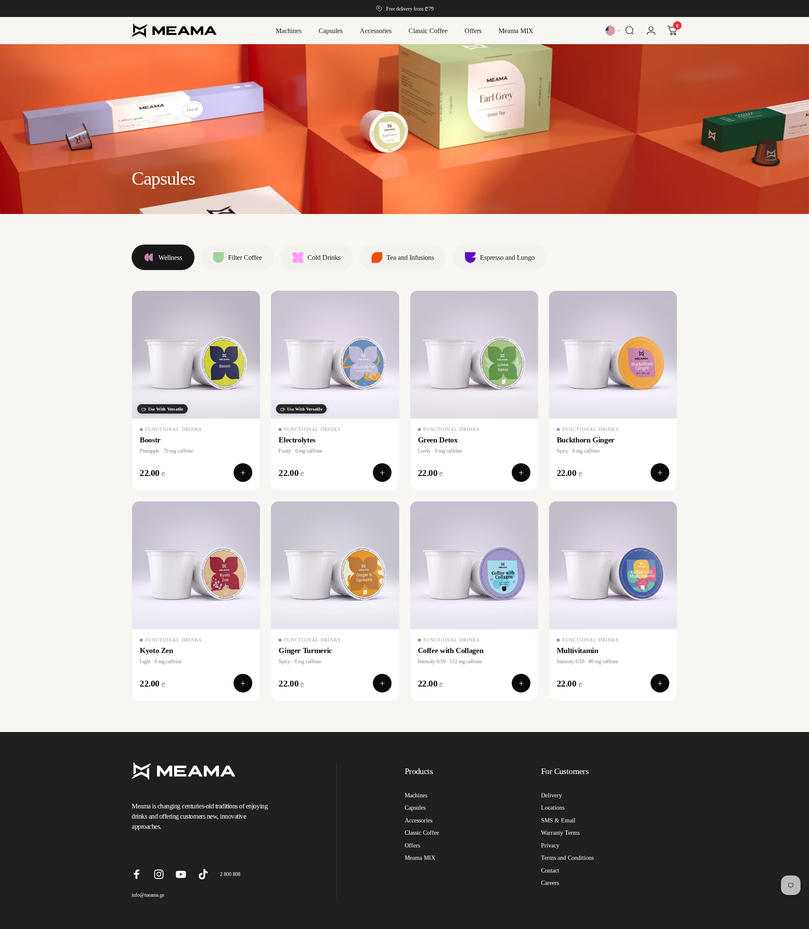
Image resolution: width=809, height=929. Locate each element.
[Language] (613, 30)
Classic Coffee (422, 832)
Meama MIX (420, 857)
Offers (412, 845)
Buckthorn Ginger (586, 439)
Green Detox (438, 439)
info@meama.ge (148, 894)
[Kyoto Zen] (196, 565)
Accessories (418, 820)
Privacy (550, 845)
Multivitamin (577, 650)
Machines (416, 795)
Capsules (415, 807)
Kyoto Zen (156, 650)
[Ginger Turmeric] (335, 565)
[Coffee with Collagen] (474, 565)
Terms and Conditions (567, 857)
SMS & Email (558, 820)
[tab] (163, 257)
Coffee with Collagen (451, 650)
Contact (550, 870)
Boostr (150, 439)
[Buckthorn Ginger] (613, 355)
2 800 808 (230, 874)
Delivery (551, 795)
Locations (552, 807)
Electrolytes (297, 439)
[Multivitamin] (613, 565)
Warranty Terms (560, 832)
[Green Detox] (474, 355)
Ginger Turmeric (305, 650)
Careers (550, 883)
